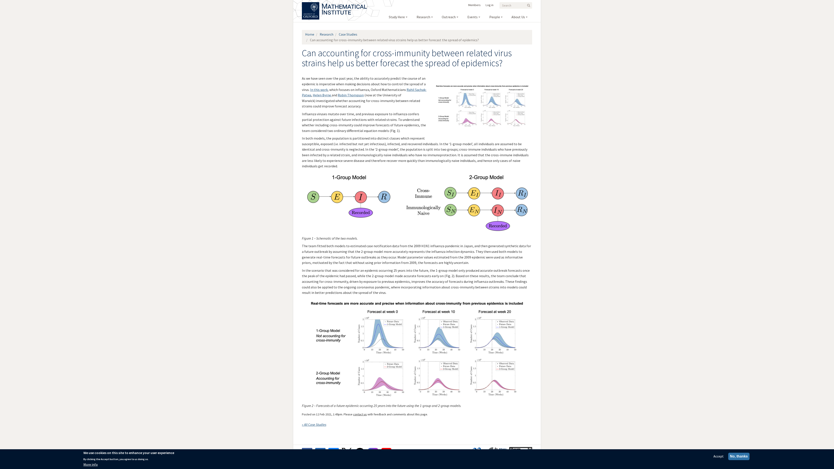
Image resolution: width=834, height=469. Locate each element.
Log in (489, 5)
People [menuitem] (494, 17)
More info (90, 464)
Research (326, 34)
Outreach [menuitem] (449, 17)
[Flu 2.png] (417, 300)
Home (309, 34)
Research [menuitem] (423, 17)
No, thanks (739, 456)
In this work (319, 89)
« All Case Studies (314, 424)
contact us (360, 414)
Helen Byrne (322, 95)
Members (474, 5)
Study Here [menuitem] (397, 17)
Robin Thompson (351, 95)
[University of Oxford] (311, 4)
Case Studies (348, 34)
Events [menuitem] (472, 17)
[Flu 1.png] (417, 174)
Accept (718, 456)
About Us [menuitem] (518, 17)
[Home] (344, 4)
